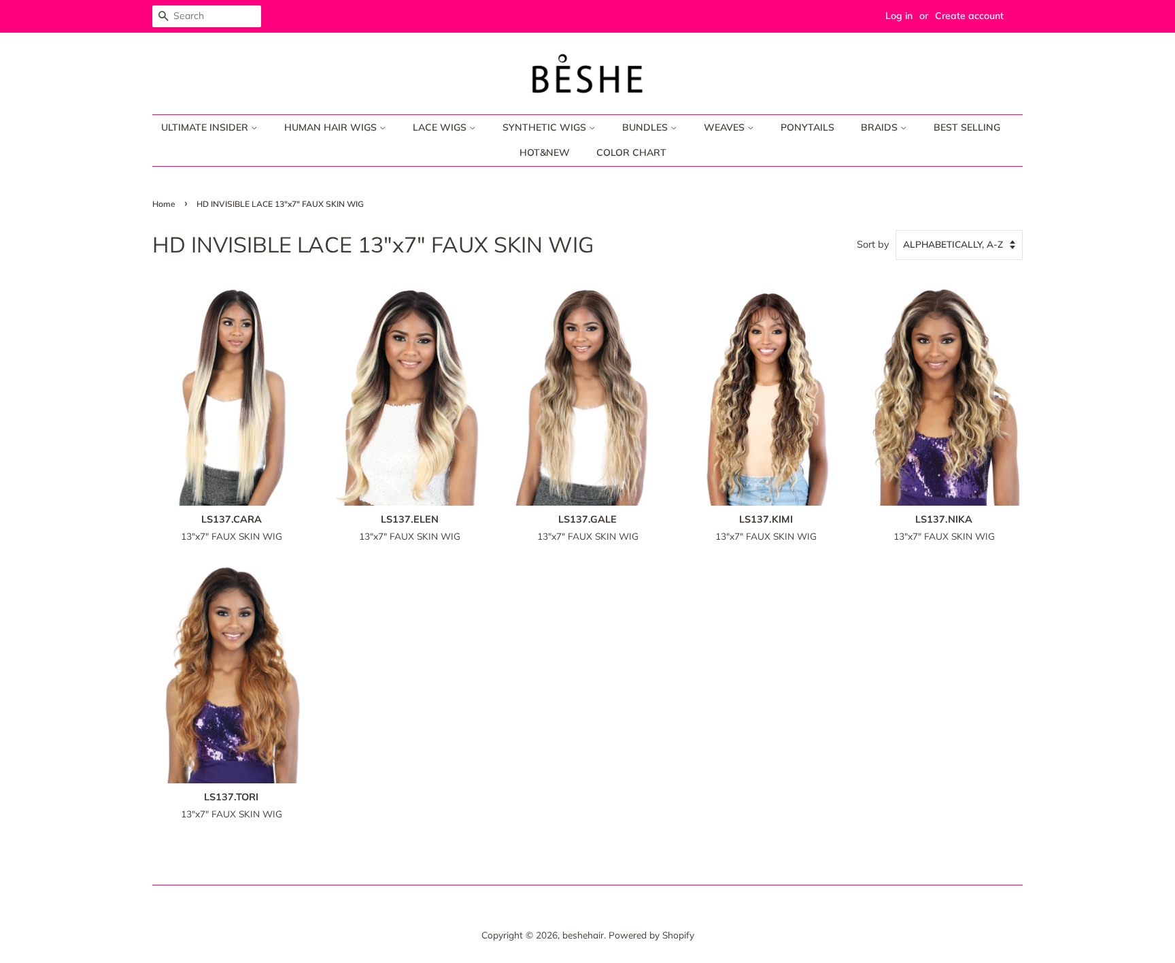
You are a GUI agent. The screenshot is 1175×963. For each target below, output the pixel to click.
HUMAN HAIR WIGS (331, 127)
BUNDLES (646, 127)
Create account (969, 16)
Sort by (873, 244)
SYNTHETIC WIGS (546, 127)
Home (163, 204)
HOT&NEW (545, 152)
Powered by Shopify (651, 935)
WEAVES (725, 127)
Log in (899, 16)
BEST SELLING (967, 127)
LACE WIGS (441, 127)
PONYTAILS (807, 127)
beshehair (583, 935)
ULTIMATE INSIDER (206, 127)
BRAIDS (880, 127)
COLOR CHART (631, 152)
